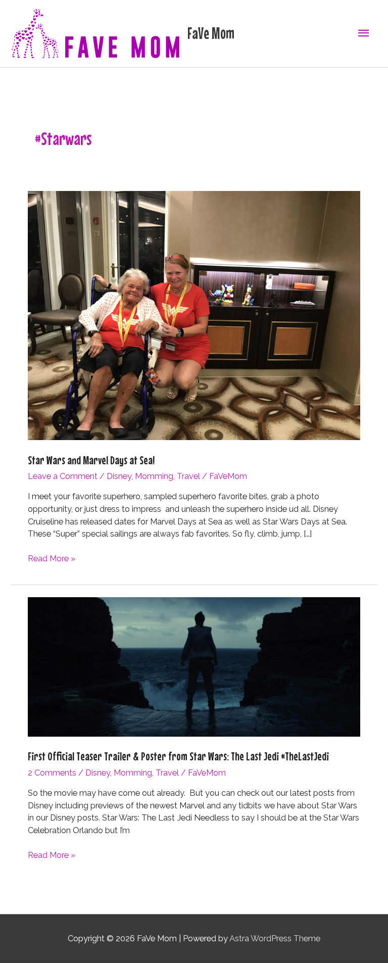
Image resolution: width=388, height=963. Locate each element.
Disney (119, 476)
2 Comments (52, 773)
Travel (188, 476)
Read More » (51, 559)
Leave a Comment (63, 476)
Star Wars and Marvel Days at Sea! (91, 460)
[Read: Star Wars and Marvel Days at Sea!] (194, 315)
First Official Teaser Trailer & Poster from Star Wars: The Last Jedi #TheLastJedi (178, 756)
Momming (154, 476)
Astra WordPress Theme (274, 938)
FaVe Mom (210, 33)
